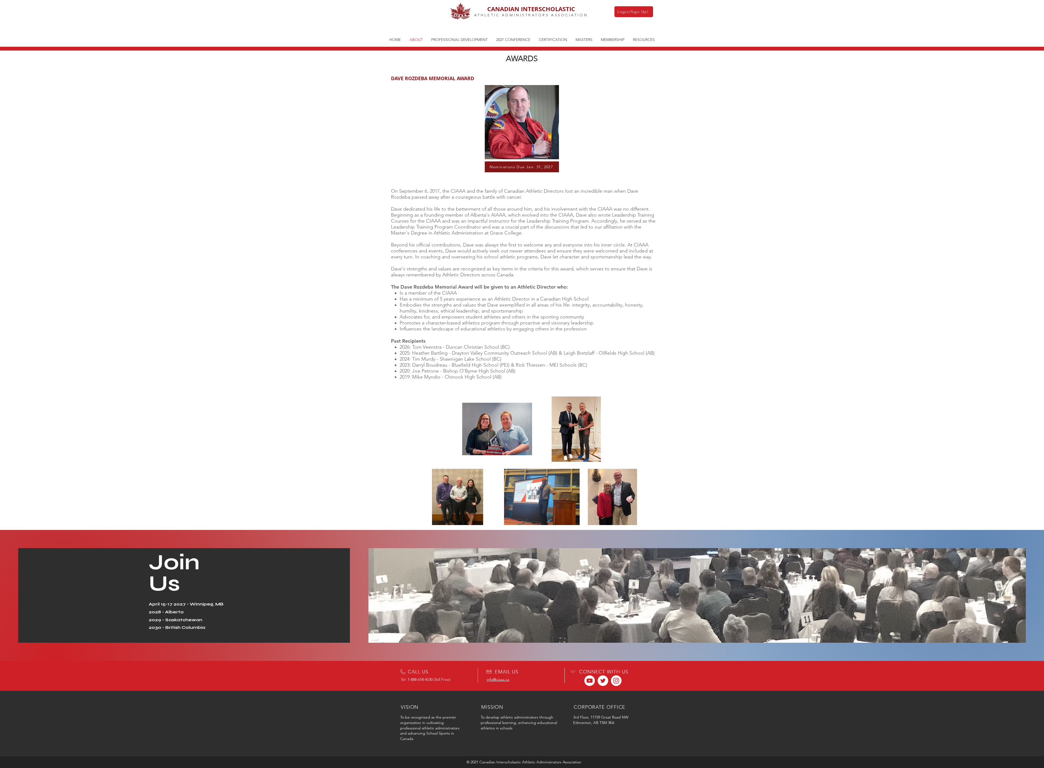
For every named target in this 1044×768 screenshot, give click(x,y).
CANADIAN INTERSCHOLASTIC (531, 9)
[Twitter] (603, 680)
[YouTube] (589, 680)
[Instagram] (616, 680)
